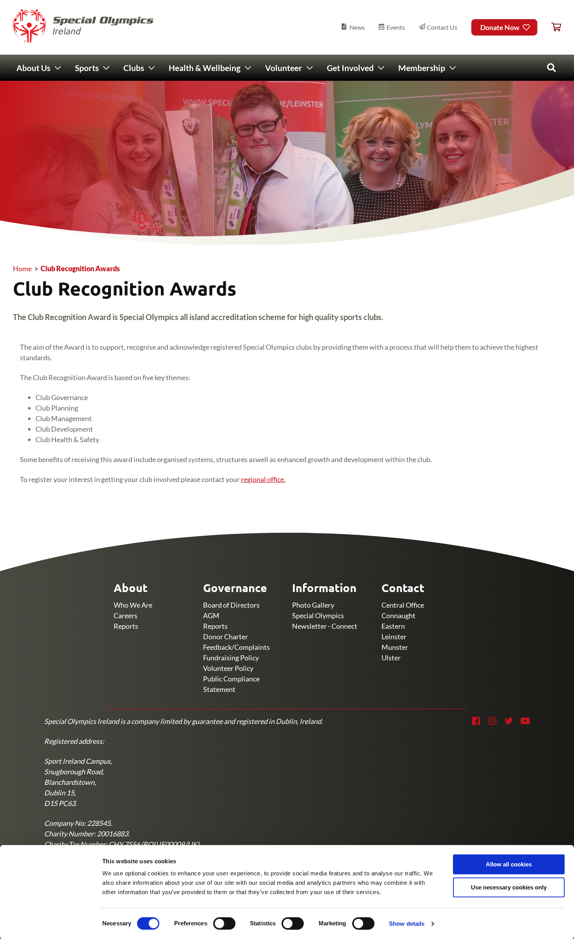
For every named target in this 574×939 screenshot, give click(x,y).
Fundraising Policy (231, 657)
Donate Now (499, 27)
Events (396, 27)
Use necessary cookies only (509, 887)
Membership (421, 68)
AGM (211, 615)
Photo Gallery (313, 605)
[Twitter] (508, 721)
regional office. (263, 479)
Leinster (393, 636)
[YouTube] (525, 721)
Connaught (398, 615)
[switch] (224, 923)
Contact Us (442, 27)
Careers (125, 615)
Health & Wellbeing (205, 68)
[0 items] (556, 27)
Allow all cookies (509, 864)
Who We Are (133, 605)
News (357, 27)
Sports (87, 68)
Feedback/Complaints (236, 647)
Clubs (133, 68)
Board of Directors (231, 605)
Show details (406, 923)
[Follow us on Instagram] (492, 721)
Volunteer (283, 68)
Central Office (402, 605)
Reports (126, 626)
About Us (33, 68)
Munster (394, 647)
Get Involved (350, 68)
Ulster (391, 657)
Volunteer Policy (228, 668)
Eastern (393, 626)
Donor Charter (225, 636)
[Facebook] (476, 721)
